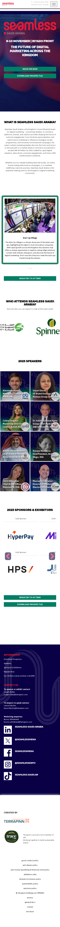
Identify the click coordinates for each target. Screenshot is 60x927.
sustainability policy (30, 884)
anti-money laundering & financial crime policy (30, 870)
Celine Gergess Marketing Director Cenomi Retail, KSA (12, 424)
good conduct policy (30, 860)
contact (30, 907)
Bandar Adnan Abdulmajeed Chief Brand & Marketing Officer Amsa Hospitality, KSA (19, 454)
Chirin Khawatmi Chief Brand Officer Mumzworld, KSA (12, 484)
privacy (30, 898)
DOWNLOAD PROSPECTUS (30, 76)
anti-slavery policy (30, 865)
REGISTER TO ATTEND (30, 278)
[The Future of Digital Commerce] (7, 4)
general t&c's (30, 902)
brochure (30, 911)
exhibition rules (30, 874)
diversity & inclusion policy (30, 879)
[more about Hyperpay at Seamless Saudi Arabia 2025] (21, 535)
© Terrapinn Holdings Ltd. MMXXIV (30, 893)
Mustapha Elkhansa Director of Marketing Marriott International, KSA (46, 484)
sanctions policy (30, 888)
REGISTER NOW (30, 69)
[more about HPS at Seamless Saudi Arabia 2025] (21, 569)
